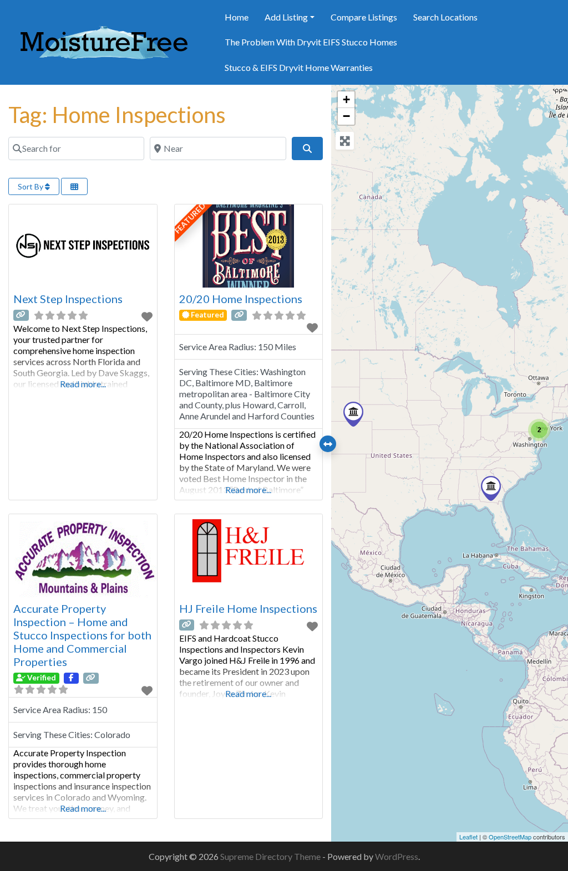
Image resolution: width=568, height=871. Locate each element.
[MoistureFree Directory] (104, 40)
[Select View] (74, 186)
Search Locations (445, 17)
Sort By (31, 186)
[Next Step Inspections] (491, 488)
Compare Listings (364, 17)
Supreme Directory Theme (271, 856)
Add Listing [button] (286, 17)
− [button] (346, 116)
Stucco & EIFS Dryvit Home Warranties (299, 67)
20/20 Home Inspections (240, 298)
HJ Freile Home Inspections (248, 608)
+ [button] (346, 99)
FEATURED (190, 219)
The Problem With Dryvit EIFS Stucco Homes (311, 42)
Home (236, 17)
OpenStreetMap (510, 836)
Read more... (83, 383)
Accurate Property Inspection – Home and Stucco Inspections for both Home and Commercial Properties (82, 635)
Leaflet (468, 836)
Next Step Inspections (68, 298)
